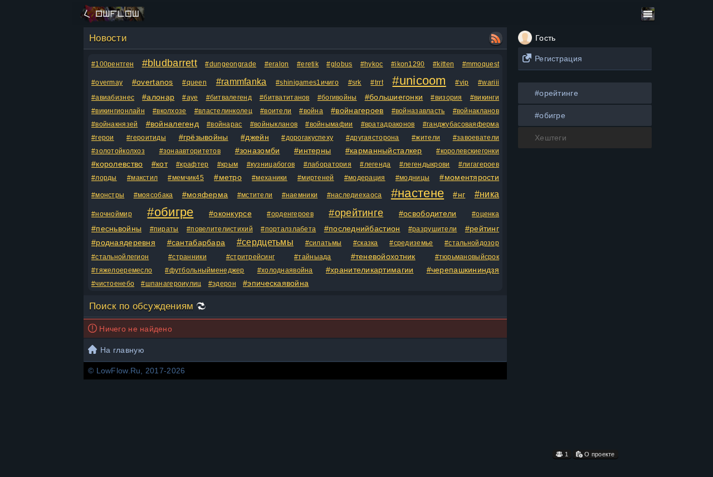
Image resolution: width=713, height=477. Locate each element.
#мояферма (205, 194)
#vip (461, 82)
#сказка (365, 243)
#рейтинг (482, 228)
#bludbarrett (169, 63)
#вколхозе (170, 111)
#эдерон (222, 284)
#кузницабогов (271, 164)
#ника (487, 194)
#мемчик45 (186, 178)
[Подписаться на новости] (495, 38)
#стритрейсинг (250, 257)
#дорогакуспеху (307, 138)
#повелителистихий (220, 229)
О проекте (599, 454)
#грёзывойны (203, 137)
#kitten (443, 64)
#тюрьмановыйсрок (467, 257)
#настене (417, 193)
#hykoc (371, 64)
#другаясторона (372, 138)
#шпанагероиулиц (171, 284)
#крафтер (192, 164)
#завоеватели (476, 138)
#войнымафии (329, 124)
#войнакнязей (114, 124)
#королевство (117, 163)
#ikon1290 (408, 64)
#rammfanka (241, 81)
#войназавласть (418, 111)
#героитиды (146, 138)
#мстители (255, 195)
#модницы (412, 178)
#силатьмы (323, 243)
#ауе (190, 97)
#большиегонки (394, 97)
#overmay (107, 82)
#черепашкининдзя (463, 269)
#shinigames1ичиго (307, 82)
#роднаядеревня (123, 242)
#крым (227, 164)
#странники (187, 257)
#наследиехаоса (354, 195)
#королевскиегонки (467, 151)
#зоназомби (257, 150)
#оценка (485, 214)
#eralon (277, 64)
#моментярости (469, 177)
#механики (269, 178)
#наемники (300, 195)
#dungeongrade (230, 64)
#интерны (312, 150)
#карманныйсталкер (383, 150)
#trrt (376, 82)
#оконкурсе (230, 213)
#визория (446, 97)
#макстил (142, 178)
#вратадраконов (388, 124)
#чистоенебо (112, 284)
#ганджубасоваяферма (461, 124)
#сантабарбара (196, 242)
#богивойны (337, 97)
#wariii (488, 82)
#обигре (550, 115)
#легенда (375, 164)
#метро (228, 177)
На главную (122, 349)
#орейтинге (556, 93)
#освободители (428, 213)
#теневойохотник (383, 256)
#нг (459, 194)
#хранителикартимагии (370, 269)
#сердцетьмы (265, 242)
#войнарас (224, 124)
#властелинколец (223, 111)
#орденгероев (290, 214)
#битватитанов (285, 97)
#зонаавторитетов (190, 151)
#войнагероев (357, 110)
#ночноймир (111, 214)
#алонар (158, 97)
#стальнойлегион (120, 257)
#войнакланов (476, 111)
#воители (275, 111)
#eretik (308, 64)
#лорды (104, 178)
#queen (194, 82)
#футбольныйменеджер (204, 270)
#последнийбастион (362, 228)
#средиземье (411, 243)
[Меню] (647, 14)
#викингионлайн (118, 111)
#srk (355, 82)
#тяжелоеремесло (121, 270)
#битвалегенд (229, 97)
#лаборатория (327, 164)
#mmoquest (481, 64)
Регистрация (558, 58)
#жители (426, 138)
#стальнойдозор (472, 243)
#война (311, 111)
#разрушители (432, 229)
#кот (160, 163)
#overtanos (152, 81)
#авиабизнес (112, 97)
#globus (339, 64)
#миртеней (315, 178)
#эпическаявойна (276, 283)
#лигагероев (478, 164)
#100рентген (112, 64)
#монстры (107, 195)
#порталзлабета (288, 229)
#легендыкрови (424, 164)
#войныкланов (273, 124)
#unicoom (419, 80)
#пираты (164, 229)
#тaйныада (312, 257)
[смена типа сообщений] (201, 306)
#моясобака (153, 195)
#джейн (255, 137)
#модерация (364, 178)
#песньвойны (116, 228)
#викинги (484, 97)
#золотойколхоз (118, 151)
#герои (102, 138)
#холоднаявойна (285, 270)
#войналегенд (172, 123)
